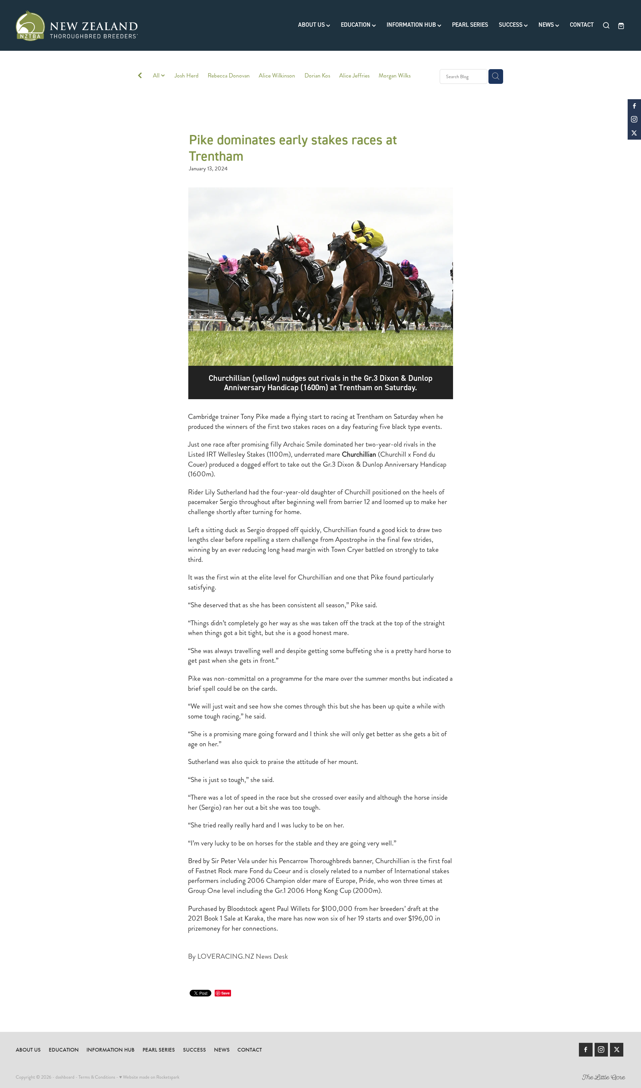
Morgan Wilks (395, 75)
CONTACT (582, 25)
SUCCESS (511, 25)
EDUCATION (356, 25)
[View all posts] (140, 76)
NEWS (547, 25)
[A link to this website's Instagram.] (634, 119)
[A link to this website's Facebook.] (634, 106)
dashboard (64, 1077)
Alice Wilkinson (277, 75)
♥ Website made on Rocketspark (149, 1077)
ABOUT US (312, 25)
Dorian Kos (317, 75)
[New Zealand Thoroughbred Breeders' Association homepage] (77, 25)
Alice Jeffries (354, 75)
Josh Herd (187, 75)
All (157, 75)
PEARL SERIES (470, 25)
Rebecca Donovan (229, 75)
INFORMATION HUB (412, 25)
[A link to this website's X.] (634, 133)
